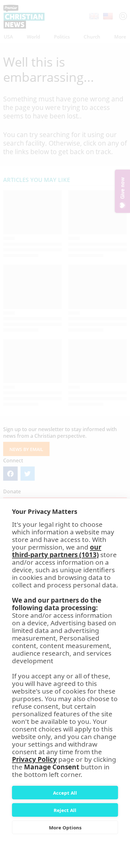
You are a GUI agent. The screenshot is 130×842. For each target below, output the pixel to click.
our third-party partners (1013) (56, 551)
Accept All (65, 793)
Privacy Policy (34, 759)
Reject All (65, 810)
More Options (65, 827)
